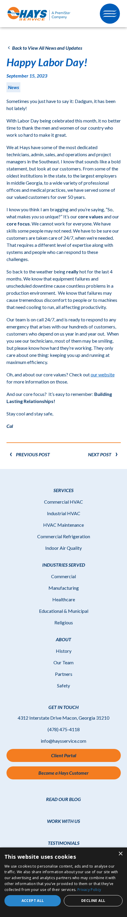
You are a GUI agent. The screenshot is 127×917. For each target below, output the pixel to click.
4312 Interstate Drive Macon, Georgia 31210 (63, 718)
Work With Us (63, 821)
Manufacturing (63, 588)
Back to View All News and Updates (46, 48)
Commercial (63, 576)
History (63, 651)
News (13, 87)
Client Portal (69, 757)
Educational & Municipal (63, 611)
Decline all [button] (93, 900)
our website (103, 374)
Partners (63, 674)
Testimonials (63, 843)
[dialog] (63, 882)
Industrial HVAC (63, 513)
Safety (63, 685)
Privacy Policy (89, 889)
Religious (63, 622)
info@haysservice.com (63, 741)
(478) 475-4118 (64, 729)
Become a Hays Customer (63, 773)
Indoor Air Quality (63, 548)
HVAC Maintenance (63, 525)
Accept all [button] (33, 900)
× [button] (120, 854)
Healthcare (63, 599)
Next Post (99, 454)
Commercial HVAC (63, 502)
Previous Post (33, 454)
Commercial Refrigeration (63, 536)
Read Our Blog (63, 799)
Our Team (63, 662)
